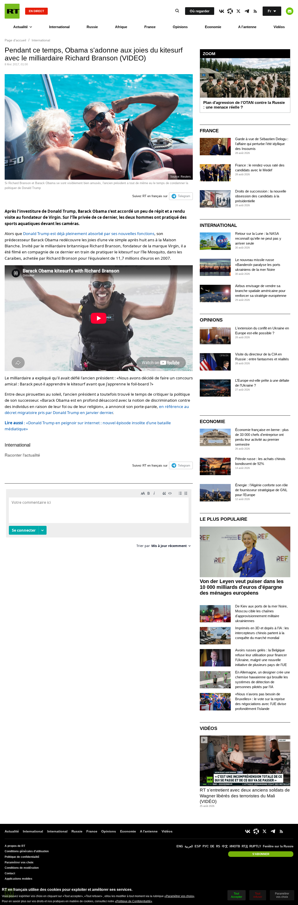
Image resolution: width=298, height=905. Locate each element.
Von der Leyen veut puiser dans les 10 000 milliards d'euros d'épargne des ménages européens (242, 587)
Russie (92, 27)
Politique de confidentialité (22, 857)
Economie (213, 27)
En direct (36, 11)
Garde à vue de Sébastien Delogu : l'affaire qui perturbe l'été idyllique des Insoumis (261, 144)
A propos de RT (15, 846)
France (150, 27)
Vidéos (279, 27)
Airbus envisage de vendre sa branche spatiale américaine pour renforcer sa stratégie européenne (260, 291)
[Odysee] (230, 11)
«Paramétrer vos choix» (179, 896)
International (59, 27)
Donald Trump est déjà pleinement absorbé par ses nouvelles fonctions (88, 233)
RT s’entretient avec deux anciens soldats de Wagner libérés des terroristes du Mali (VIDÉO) (245, 796)
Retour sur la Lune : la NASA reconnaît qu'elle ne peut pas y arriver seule (258, 238)
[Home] (12, 11)
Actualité (20, 27)
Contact (10, 873)
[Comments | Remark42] (99, 520)
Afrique (121, 27)
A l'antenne (247, 27)
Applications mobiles (18, 878)
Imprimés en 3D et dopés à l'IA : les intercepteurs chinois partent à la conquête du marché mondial (262, 633)
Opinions (180, 27)
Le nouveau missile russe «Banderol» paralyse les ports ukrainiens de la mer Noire (257, 265)
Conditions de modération (22, 867)
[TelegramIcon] (247, 11)
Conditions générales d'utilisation (27, 851)
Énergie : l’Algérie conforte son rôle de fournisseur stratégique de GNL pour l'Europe (261, 490)
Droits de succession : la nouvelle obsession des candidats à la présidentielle (260, 196)
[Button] (289, 11)
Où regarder (200, 11)
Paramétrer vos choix (19, 862)
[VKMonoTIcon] (221, 11)
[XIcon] (238, 11)
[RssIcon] (255, 11)
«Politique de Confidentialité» (133, 901)
